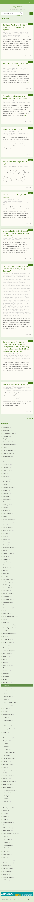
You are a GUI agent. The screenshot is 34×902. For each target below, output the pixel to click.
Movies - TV (27, 312)
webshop (19, 388)
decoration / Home (7, 764)
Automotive (12, 275)
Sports (28, 303)
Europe (6, 842)
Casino (11, 311)
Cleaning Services (20, 311)
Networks (6, 749)
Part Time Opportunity (16, 294)
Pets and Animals (18, 296)
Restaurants (6, 851)
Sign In (30, 2)
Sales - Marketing (24, 314)
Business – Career (7, 714)
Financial (5, 285)
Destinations (5, 312)
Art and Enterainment (8, 433)
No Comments (7, 36)
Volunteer (26, 306)
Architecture (23, 273)
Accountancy (27, 308)
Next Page (29, 418)
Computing (27, 311)
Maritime (17, 291)
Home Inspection (26, 358)
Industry (18, 288)
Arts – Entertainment (8, 691)
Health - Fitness (11, 102)
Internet (28, 288)
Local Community (21, 290)
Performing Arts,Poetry (11, 314)
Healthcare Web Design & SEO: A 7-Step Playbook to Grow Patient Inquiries (16, 27)
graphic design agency (8, 781)
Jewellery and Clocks (7, 290)
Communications (14, 278)
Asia (5, 836)
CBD (14, 311)
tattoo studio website (8, 860)
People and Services (8, 587)
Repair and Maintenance (9, 616)
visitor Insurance (7, 871)
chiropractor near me (18, 168)
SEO (29, 314)
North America (8, 845)
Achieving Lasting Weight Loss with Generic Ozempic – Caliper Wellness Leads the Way (16, 233)
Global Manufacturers (25, 285)
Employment (15, 282)
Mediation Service (7, 822)
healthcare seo (21, 36)
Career (7, 311)
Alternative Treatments (13, 201)
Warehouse (5, 308)
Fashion (21, 68)
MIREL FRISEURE (11, 71)
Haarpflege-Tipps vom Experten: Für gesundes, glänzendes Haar (15, 64)
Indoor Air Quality (7, 359)
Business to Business (18, 32)
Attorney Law (18, 309)
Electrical (9, 282)
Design (26, 32)
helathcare (5, 35)
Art (3, 309)
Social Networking (14, 303)
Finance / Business (7, 775)
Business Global (25, 275)
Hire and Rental (18, 287)
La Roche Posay (20, 390)
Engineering (22, 282)
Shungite (5, 135)
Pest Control (10, 296)
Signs (26, 302)
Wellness (27, 33)
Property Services (11, 356)
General (28, 238)
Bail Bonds (5, 708)
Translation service (7, 863)
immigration (6, 810)
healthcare (15, 36)
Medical (9, 35)
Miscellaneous (10, 293)
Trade (4, 306)
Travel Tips (7, 848)
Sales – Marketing (8, 726)
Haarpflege (25, 70)
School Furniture (7, 854)
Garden (18, 285)
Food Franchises (11, 285)
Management (21, 312)
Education (22, 281)
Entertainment (6, 284)
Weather (10, 308)
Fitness (24, 238)
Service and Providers (20, 302)
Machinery (5, 291)
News (4, 825)
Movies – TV (7, 696)
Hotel (14, 288)
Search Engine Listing (12, 33)
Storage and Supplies (7, 305)
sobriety (26, 202)
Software (6, 755)
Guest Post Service (7, 784)
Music (4, 314)
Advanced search (19, 15)
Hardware (6, 746)
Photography (25, 296)
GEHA (19, 202)
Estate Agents (21, 284)
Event (4, 773)
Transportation (9, 306)
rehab (23, 202)
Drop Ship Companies (14, 281)
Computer (20, 278)
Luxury (28, 290)
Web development (16, 35)
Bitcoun (23, 309)
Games (6, 743)
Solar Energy (23, 303)
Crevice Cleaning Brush (9, 758)
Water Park (5, 874)
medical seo (27, 36)
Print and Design (13, 297)
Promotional (21, 297)
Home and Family (25, 199)
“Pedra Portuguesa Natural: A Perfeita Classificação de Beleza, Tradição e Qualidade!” (16, 268)
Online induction (7, 828)
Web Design (16, 308)
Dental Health (7, 793)
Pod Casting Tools (7, 599)
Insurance (23, 288)
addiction (15, 202)
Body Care (16, 166)
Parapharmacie (28, 390)
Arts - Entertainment (9, 309)
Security (12, 302)
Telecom (28, 305)
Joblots (15, 290)
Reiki (29, 102)
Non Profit (17, 293)
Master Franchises (24, 291)
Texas (4, 204)
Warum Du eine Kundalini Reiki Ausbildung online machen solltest (15, 97)
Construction (27, 278)
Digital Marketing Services (9, 770)
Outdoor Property (7, 294)
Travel (15, 306)
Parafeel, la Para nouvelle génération (15, 384)
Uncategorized (6, 865)
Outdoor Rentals (7, 830)
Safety (14, 300)
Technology (23, 305)
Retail (10, 300)
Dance (24, 279)
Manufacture (11, 291)
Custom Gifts (6, 761)
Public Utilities (10, 299)
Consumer (16, 68)
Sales (18, 314)
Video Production (7, 868)
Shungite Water (10, 135)
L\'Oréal (4, 71)
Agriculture (16, 273)
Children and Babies (20, 276)
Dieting (6, 796)
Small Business (21, 33)
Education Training (8, 487)
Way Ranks (17, 6)
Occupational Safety (25, 293)
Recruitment (18, 299)
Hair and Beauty (6, 287)
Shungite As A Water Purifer (13, 129)
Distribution (5, 281)
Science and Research (21, 300)
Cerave (14, 390)
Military (5, 293)
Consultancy (5, 279)
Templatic (27, 899)
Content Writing (18, 279)
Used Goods (20, 306)
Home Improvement (13, 312)
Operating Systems (9, 752)
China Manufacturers (8, 453)
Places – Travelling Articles (9, 833)
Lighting (5, 813)
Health (4, 33)
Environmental (13, 284)
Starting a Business (7, 315)
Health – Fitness (7, 787)
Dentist (4, 767)
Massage (5, 819)
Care (15, 199)
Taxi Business (16, 305)
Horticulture (9, 288)
